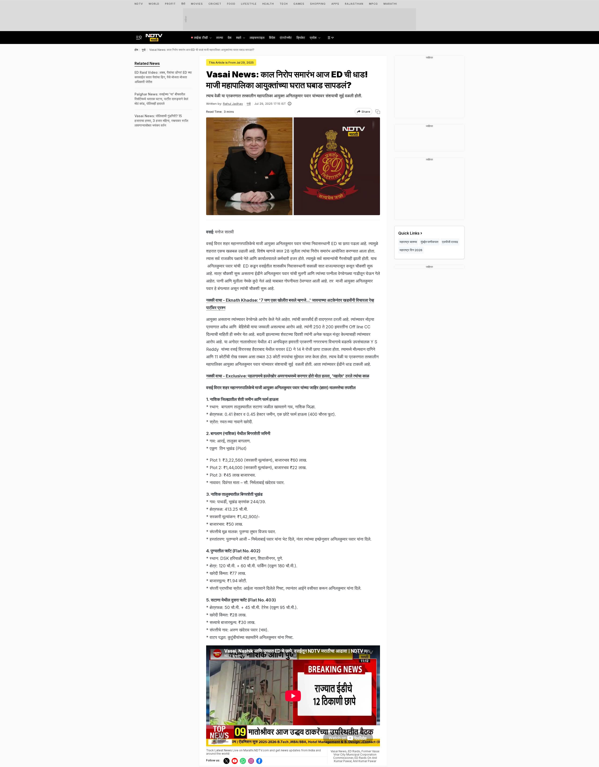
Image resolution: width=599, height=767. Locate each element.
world (225, 753)
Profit (170, 3)
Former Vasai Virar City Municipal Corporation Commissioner (356, 754)
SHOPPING (318, 3)
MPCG (373, 3)
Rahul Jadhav (233, 103)
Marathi (390, 3)
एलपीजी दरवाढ (450, 242)
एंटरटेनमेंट (286, 38)
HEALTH (268, 3)
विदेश (272, 38)
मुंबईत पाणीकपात (429, 242)
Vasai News (339, 751)
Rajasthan (354, 3)
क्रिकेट (300, 38)
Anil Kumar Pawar (364, 761)
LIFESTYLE (249, 3)
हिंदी (183, 3)
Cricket (214, 3)
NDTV (139, 3)
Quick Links (409, 233)
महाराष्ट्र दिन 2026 (411, 250)
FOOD (231, 3)
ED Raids (354, 751)
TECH (284, 3)
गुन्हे (249, 103)
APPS (335, 3)
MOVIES (197, 3)
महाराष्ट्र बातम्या (408, 242)
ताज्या (219, 38)
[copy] (378, 111)
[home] (154, 36)
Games (298, 3)
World (154, 3)
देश (229, 38)
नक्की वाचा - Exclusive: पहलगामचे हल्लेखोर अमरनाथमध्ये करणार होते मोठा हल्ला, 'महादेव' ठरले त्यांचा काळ (287, 375)
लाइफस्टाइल (257, 38)
